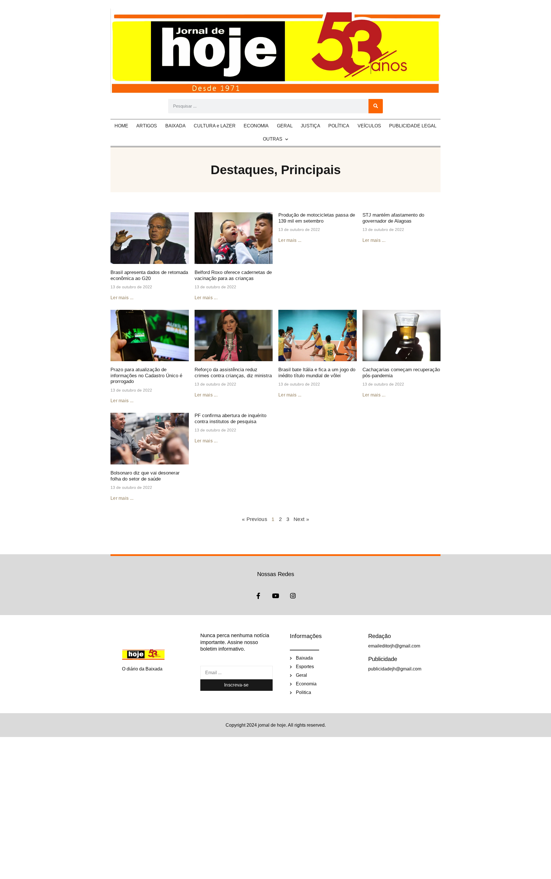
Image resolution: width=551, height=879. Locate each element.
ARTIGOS (146, 125)
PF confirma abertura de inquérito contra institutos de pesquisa (230, 418)
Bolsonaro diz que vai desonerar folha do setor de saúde (145, 475)
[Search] (375, 106)
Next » (301, 519)
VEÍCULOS (369, 125)
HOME (121, 125)
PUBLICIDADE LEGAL (412, 125)
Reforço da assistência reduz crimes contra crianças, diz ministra (233, 372)
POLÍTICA (338, 125)
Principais (311, 170)
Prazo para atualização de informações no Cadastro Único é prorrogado (146, 375)
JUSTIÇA (310, 125)
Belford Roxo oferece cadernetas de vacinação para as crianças (233, 275)
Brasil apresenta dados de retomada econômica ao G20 (149, 275)
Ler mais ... (122, 297)
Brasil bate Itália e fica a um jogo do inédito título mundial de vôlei (316, 372)
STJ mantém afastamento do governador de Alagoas (393, 217)
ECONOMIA (256, 125)
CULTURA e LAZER (215, 125)
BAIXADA (175, 125)
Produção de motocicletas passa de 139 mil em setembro (316, 217)
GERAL (285, 125)
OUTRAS (272, 139)
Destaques (242, 170)
